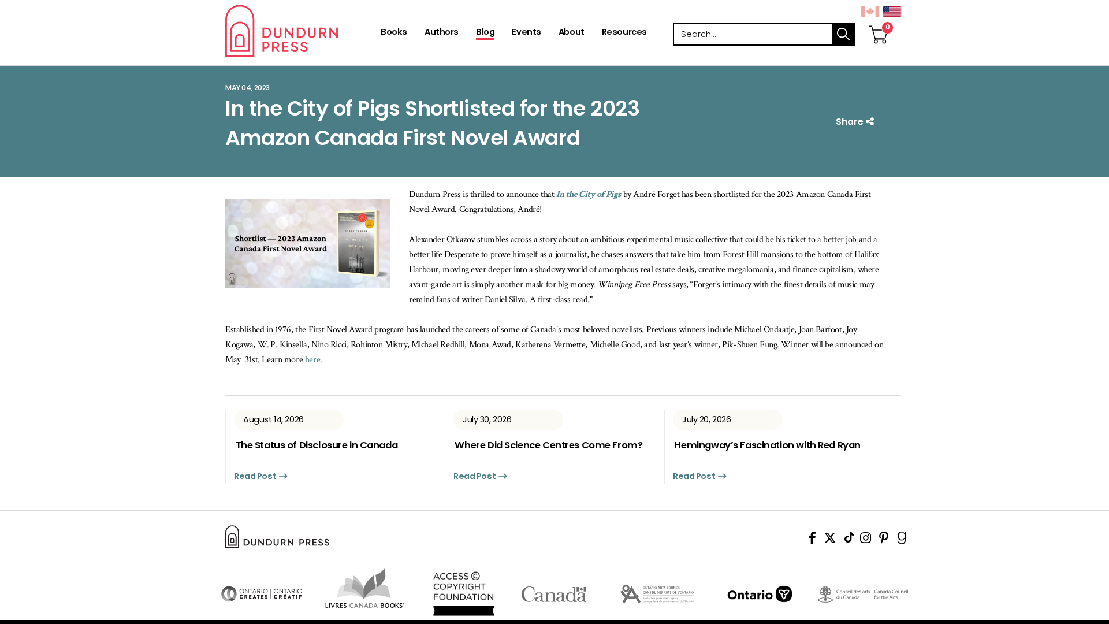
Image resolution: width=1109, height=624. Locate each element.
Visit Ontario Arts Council (657, 594)
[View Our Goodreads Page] (902, 540)
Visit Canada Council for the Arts (863, 594)
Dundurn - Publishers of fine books (301, 31)
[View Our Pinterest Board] (884, 540)
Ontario (760, 594)
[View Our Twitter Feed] (830, 540)
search (843, 34)
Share (851, 122)
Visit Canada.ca (554, 594)
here (312, 360)
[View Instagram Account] (865, 540)
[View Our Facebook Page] (812, 540)
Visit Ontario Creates (262, 594)
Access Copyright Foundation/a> (463, 594)
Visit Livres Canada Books (364, 588)
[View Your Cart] (878, 22)
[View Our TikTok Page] (849, 540)
